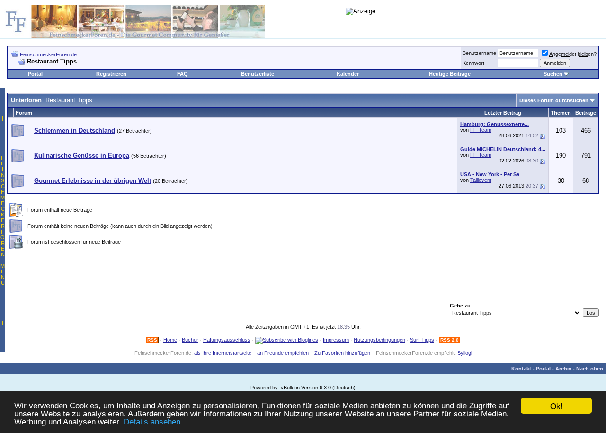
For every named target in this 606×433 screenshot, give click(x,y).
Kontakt (521, 368)
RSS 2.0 (449, 340)
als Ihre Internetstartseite (222, 353)
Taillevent (480, 180)
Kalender (348, 74)
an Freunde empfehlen (283, 353)
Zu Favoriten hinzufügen (342, 353)
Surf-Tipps (422, 340)
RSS (152, 340)
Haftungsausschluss (226, 340)
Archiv (563, 368)
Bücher (190, 340)
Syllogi (464, 353)
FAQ (182, 74)
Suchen (553, 74)
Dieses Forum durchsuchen (553, 100)
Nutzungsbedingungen (379, 340)
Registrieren (111, 74)
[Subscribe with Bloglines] (286, 340)
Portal (35, 74)
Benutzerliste (257, 74)
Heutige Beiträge (450, 74)
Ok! (556, 406)
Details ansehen (152, 421)
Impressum (336, 340)
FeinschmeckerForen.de (48, 54)
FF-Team (480, 130)
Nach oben (589, 368)
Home (170, 340)
